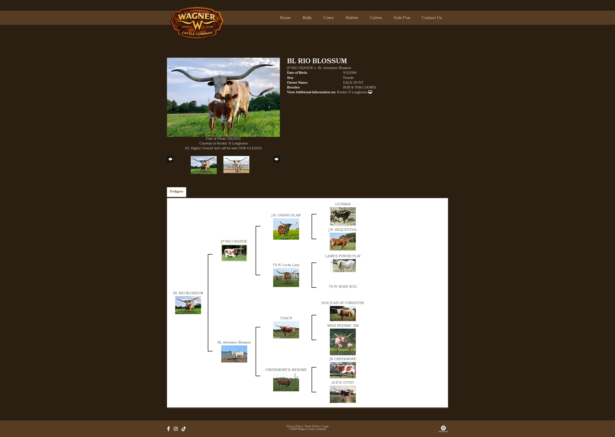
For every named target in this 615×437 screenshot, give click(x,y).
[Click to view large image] (223, 97)
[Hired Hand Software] (443, 430)
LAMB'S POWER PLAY (343, 256)
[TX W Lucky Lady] (286, 278)
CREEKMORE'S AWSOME (286, 370)
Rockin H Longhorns (352, 92)
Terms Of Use (312, 427)
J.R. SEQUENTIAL (343, 230)
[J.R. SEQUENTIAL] (343, 241)
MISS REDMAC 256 (343, 326)
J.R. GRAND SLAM (286, 215)
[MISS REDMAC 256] (343, 342)
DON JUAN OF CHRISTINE (342, 303)
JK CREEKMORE (343, 359)
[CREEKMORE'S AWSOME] (286, 382)
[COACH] (286, 330)
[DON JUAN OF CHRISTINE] (343, 314)
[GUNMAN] (343, 217)
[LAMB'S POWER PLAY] (343, 265)
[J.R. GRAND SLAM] (286, 229)
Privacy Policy (294, 427)
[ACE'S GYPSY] (343, 394)
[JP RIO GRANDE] (234, 253)
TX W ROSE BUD (343, 287)
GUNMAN (343, 204)
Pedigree (176, 192)
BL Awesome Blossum (334, 68)
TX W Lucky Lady (286, 265)
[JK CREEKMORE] (343, 370)
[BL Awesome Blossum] (234, 354)
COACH (286, 318)
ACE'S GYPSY (343, 383)
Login (325, 427)
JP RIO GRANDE (300, 68)
